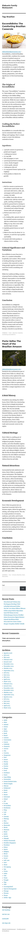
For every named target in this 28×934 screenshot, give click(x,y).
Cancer (6, 742)
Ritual (5, 854)
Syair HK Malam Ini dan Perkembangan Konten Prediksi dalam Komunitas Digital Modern (14, 615)
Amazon (14, 574)
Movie (6, 827)
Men (5, 821)
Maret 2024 (7, 708)
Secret (6, 858)
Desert (6, 759)
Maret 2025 (7, 681)
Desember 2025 (8, 664)
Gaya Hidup (7, 777)
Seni (5, 862)
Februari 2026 (8, 659)
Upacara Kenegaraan (10, 889)
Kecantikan (7, 805)
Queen (6, 849)
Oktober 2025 (8, 668)
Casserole (20, 332)
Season (6, 856)
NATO (5, 834)
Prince (6, 847)
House (6, 794)
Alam (5, 722)
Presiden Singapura (10, 843)
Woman (6, 893)
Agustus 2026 (8, 653)
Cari (3, 585)
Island (6, 799)
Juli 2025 (6, 673)
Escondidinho (12, 334)
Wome (6, 895)
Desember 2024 (8, 688)
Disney (6, 762)
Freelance (7, 772)
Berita (5, 731)
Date (5, 757)
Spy (5, 869)
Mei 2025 (6, 677)
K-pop (6, 803)
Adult (5, 720)
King (5, 810)
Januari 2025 (8, 686)
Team (5, 878)
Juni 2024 (7, 701)
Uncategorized (8, 886)
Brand (5, 735)
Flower (6, 768)
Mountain (7, 825)
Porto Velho (5, 576)
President (7, 845)
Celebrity (6, 744)
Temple (6, 880)
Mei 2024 (6, 703)
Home (5, 790)
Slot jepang (7, 867)
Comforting (5, 334)
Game (5, 775)
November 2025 (9, 666)
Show (5, 864)
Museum (6, 829)
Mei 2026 (7, 657)
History (6, 786)
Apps (5, 729)
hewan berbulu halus (10, 781)
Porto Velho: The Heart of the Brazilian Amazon (12, 344)
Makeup (6, 818)
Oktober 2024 (8, 692)
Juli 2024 (6, 699)
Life (5, 814)
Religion (6, 851)
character (7, 746)
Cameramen (7, 740)
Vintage (6, 891)
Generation (7, 779)
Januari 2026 (8, 662)
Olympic (6, 838)
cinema (6, 748)
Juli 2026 (6, 655)
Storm (6, 871)
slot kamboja (6, 910)
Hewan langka (8, 783)
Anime (6, 726)
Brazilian (15, 332)
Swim (5, 873)
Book (5, 733)
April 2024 (7, 705)
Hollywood (7, 788)
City (10, 574)
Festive (6, 766)
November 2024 (9, 690)
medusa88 (5, 918)
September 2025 (9, 670)
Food (10, 332)
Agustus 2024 (8, 697)
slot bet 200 (5, 914)
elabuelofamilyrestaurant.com (11, 51)
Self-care (6, 860)
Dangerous (7, 755)
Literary (6, 816)
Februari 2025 (8, 683)
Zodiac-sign (7, 897)
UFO (5, 884)
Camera (6, 737)
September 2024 (9, 694)
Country (6, 753)
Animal (6, 724)
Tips (5, 882)
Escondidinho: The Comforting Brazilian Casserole (13, 26)
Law (5, 812)
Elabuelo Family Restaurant (9, 6)
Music (5, 832)
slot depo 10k (6, 923)
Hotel (5, 792)
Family (6, 764)
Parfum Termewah (9, 840)
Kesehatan (7, 808)
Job (5, 801)
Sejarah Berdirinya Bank (11, 619)
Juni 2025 (7, 675)
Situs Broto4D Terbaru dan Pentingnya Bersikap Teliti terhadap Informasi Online (12, 604)
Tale (5, 875)
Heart (23, 574)
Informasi (7, 797)
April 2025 (7, 679)
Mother (6, 823)
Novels (6, 836)
